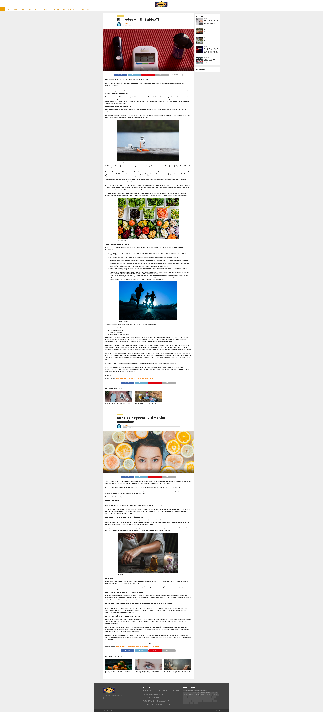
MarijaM (126, 23)
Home (8, 9)
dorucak (214, 692)
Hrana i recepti (71, 9)
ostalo (185, 699)
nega (137, 646)
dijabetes (125, 378)
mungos (190, 696)
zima (148, 646)
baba (195, 703)
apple (185, 696)
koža (212, 699)
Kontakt (218, 710)
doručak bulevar (197, 701)
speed (207, 699)
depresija (186, 703)
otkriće (136, 378)
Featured (203, 690)
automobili (192, 699)
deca (214, 701)
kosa (204, 701)
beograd (215, 694)
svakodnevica (197, 696)
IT (183, 690)
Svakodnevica (32, 9)
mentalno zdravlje (128, 646)
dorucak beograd (205, 692)
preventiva (143, 378)
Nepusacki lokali (84, 9)
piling (141, 646)
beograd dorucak (188, 694)
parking (210, 701)
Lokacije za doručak (58, 9)
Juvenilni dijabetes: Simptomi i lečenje (146, 403)
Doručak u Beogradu (19, 9)
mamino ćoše (189, 690)
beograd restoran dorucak (191, 692)
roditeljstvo (187, 701)
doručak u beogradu (206, 694)
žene (191, 703)
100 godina (118, 378)
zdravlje (196, 690)
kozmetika (118, 646)
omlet (204, 696)
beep (209, 696)
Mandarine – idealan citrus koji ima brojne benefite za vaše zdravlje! (117, 672)
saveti (214, 696)
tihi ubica (150, 378)
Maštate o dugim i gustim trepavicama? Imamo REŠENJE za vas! (147, 672)
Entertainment (44, 9)
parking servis (200, 699)
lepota (197, 694)
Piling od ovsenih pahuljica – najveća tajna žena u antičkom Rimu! (177, 672)
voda (145, 646)
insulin (131, 378)
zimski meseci (154, 646)
